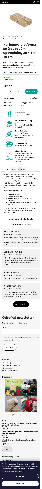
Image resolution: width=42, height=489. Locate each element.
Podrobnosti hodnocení (11, 38)
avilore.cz (8, 371)
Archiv (7, 452)
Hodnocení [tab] (15, 172)
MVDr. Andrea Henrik (11, 373)
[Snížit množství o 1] (9, 92)
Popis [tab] (7, 172)
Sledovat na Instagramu (21, 418)
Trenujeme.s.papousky (12, 368)
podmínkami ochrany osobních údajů (17, 341)
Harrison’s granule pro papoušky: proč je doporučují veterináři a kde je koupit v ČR (17, 427)
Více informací (17, 471)
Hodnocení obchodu (20, 222)
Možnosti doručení (10, 73)
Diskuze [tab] (23, 172)
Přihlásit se (9, 350)
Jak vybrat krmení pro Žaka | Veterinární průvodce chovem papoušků (20, 435)
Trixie (12, 81)
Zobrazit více (20, 307)
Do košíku (31, 92)
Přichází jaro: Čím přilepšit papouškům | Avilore (19, 443)
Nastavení (20, 477)
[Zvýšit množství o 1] (19, 92)
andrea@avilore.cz (11, 366)
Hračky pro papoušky (23, 105)
